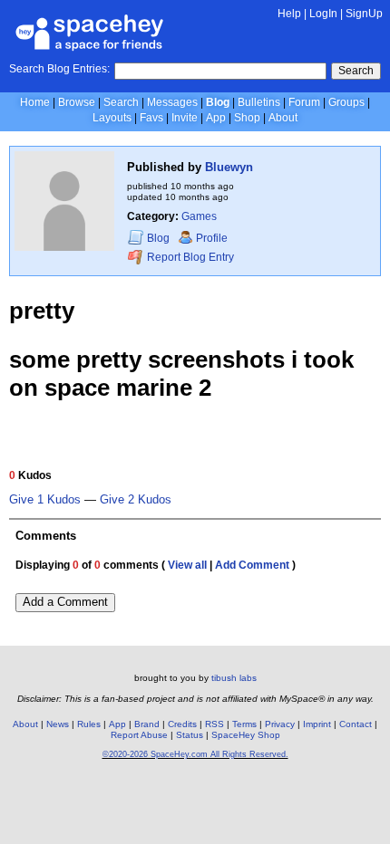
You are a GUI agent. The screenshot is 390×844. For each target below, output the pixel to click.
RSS (214, 724)
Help (289, 13)
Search (356, 70)
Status (189, 735)
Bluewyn (229, 167)
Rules (89, 724)
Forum (304, 102)
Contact (355, 724)
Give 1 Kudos (45, 500)
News (57, 724)
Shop (247, 117)
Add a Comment (65, 602)
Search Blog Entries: (59, 68)
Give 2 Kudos (135, 500)
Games (199, 216)
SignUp (364, 13)
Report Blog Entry (189, 258)
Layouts (112, 117)
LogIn (323, 13)
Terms (244, 724)
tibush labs (234, 678)
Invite (184, 117)
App (216, 117)
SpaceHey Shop (245, 735)
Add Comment (252, 565)
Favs (151, 117)
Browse (76, 102)
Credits (182, 724)
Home (35, 102)
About (282, 117)
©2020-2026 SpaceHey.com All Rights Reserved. (195, 754)
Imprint (317, 724)
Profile (212, 238)
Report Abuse (139, 735)
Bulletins (259, 102)
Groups (346, 102)
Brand (147, 724)
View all (187, 565)
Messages (172, 102)
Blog (217, 102)
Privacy (280, 724)
